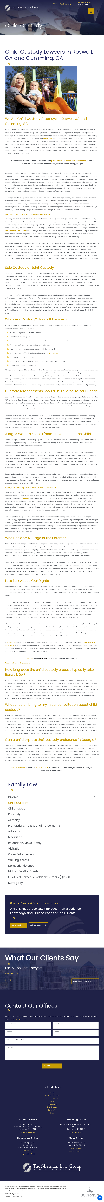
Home (52, 1092)
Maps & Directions (28, 1132)
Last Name (58, 1024)
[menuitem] (50, 797)
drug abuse (53, 353)
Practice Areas (52, 1098)
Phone (9, 1032)
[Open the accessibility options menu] (99, 1197)
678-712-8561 (83, 5)
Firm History (52, 1107)
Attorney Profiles (52, 1095)
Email (56, 1032)
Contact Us (52, 1110)
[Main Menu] (91, 11)
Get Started (16, 925)
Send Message (49, 1066)
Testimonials (65, 4)
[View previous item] (6, 980)
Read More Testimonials (82, 981)
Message (10, 1047)
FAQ (55, 4)
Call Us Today (35, 925)
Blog (52, 1113)
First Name (11, 1024)
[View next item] (10, 980)
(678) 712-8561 (20, 1019)
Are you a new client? (16, 1039)
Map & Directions (76, 1151)
